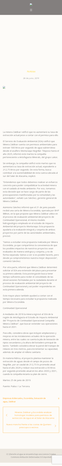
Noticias (18, 47)
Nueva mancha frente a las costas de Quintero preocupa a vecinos (28, 426)
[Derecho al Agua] (31, 5)
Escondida (28, 398)
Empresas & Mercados (13, 398)
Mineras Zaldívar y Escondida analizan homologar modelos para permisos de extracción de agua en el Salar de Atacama (33, 415)
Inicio (9, 47)
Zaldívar (12, 401)
